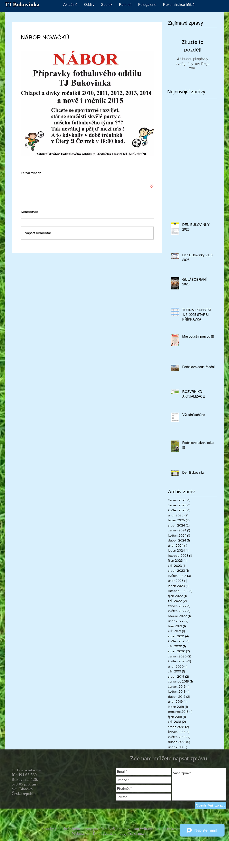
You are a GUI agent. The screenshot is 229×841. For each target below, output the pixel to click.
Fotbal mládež (31, 173)
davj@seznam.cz (133, 833)
